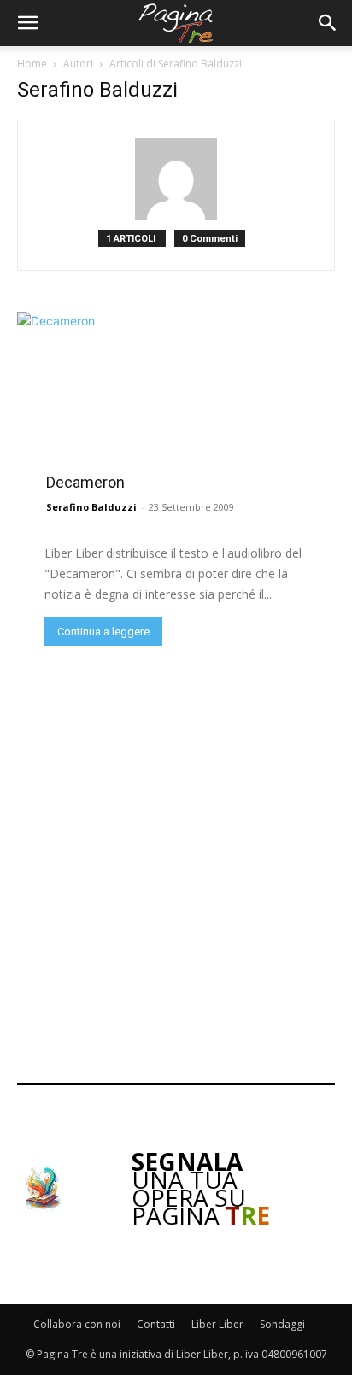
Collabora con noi (76, 1324)
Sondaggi (282, 1324)
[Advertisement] (176, 863)
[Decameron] (176, 400)
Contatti (156, 1324)
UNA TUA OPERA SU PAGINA (201, 1188)
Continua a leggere (103, 631)
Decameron (85, 482)
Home (32, 63)
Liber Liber (217, 1324)
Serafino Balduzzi (91, 506)
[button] (27, 23)
